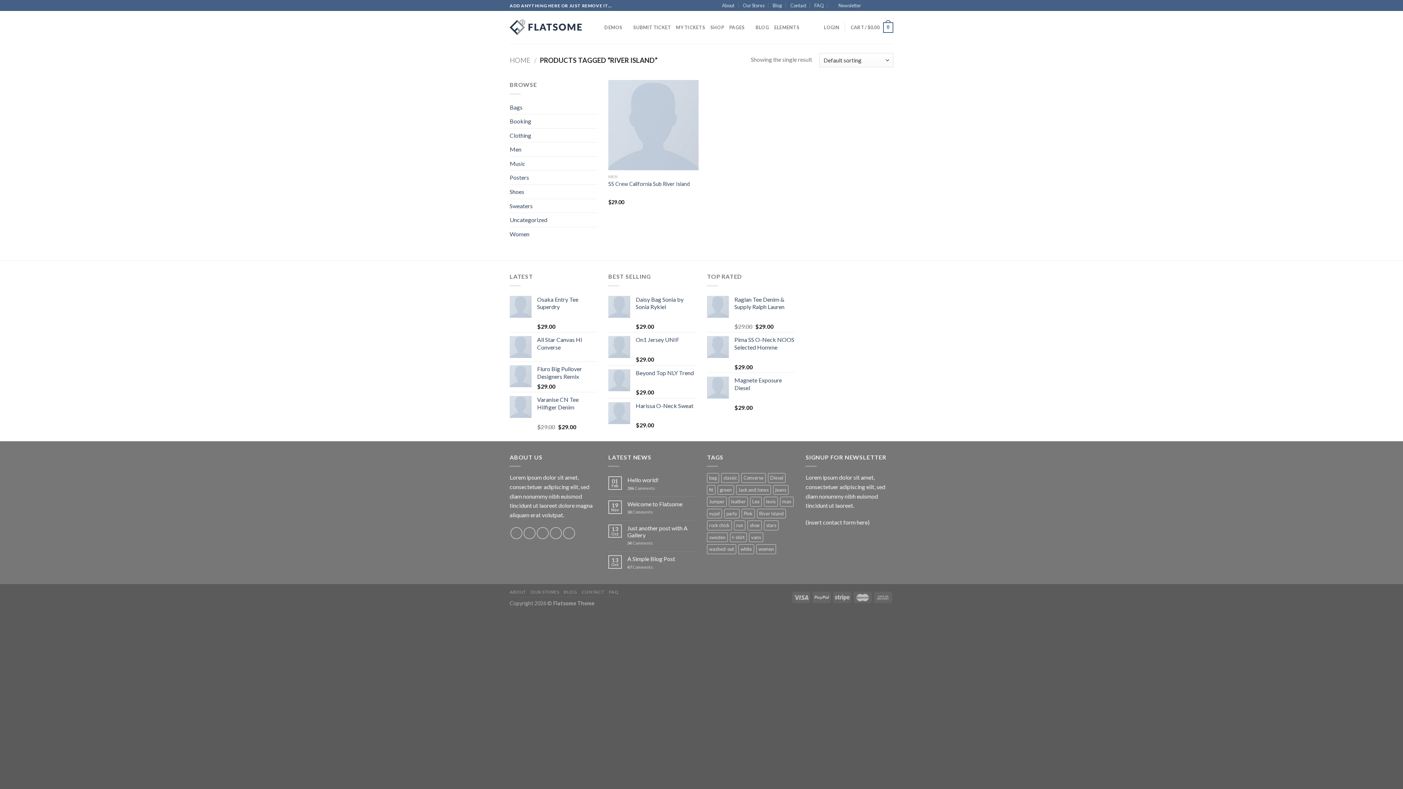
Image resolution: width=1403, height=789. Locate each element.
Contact (798, 5)
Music (517, 163)
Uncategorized (528, 219)
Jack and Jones (753, 490)
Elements (786, 27)
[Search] (596, 27)
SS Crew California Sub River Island (649, 184)
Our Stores (754, 5)
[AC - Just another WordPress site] (546, 27)
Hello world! (643, 479)
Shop (717, 27)
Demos (613, 27)
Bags (516, 107)
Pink (748, 514)
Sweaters (521, 205)
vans (756, 537)
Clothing (520, 135)
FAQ (819, 5)
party (731, 514)
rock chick (719, 525)
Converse (754, 478)
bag (713, 478)
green (726, 490)
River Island (771, 514)
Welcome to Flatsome (655, 503)
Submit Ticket (652, 27)
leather (738, 501)
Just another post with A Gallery (657, 531)
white (746, 549)
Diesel (776, 478)
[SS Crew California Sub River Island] (653, 125)
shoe (755, 525)
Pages (737, 27)
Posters (519, 177)
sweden (717, 537)
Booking (520, 121)
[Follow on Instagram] (876, 5)
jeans (780, 490)
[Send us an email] (889, 5)
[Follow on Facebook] (869, 5)
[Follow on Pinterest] (569, 533)
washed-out (721, 549)
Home (520, 60)
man (786, 501)
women (766, 549)
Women (519, 233)
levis (771, 501)
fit (711, 490)
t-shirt (738, 537)
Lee (756, 501)
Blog (777, 5)
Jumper (717, 501)
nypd (714, 514)
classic (730, 478)
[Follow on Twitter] (883, 5)
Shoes (517, 191)
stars (771, 525)
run (739, 525)
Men (515, 149)
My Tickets (690, 27)
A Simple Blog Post (651, 558)
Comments (641, 488)
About (728, 5)
